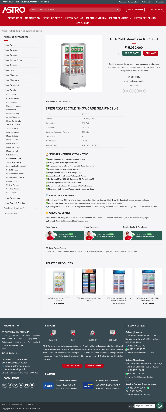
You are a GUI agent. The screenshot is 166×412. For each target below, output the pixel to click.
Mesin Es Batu (12, 136)
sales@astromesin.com (17, 365)
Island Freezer (12, 128)
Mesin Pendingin (11, 31)
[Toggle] (36, 45)
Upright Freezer (12, 185)
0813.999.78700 (136, 387)
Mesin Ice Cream (13, 147)
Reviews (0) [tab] (64, 101)
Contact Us (160, 2)
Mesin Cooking (10, 55)
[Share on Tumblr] (143, 91)
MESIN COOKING (52, 18)
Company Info (133, 2)
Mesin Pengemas (12, 198)
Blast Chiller (11, 94)
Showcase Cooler (32, 31)
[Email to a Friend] (134, 91)
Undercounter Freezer (15, 177)
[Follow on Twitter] (15, 385)
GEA (136, 85)
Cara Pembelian (30, 405)
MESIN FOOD (32, 18)
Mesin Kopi (9, 70)
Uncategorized (10, 213)
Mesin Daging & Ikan (13, 60)
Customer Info (147, 2)
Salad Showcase (12, 155)
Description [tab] (51, 101)
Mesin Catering (11, 50)
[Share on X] (129, 91)
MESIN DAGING (74, 18)
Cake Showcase (12, 98)
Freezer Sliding (12, 113)
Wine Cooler (11, 192)
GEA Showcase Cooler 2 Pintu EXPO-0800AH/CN (148, 299)
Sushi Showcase (13, 170)
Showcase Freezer (13, 162)
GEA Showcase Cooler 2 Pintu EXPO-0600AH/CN (119, 299)
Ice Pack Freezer (13, 124)
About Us (122, 2)
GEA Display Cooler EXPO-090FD (59, 299)
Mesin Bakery (10, 45)
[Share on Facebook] (125, 91)
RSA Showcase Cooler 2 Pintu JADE (89, 299)
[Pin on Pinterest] (139, 91)
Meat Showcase (12, 132)
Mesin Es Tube (12, 143)
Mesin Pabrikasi (11, 85)
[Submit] (118, 10)
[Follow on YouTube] (31, 385)
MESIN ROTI (15, 18)
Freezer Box (11, 109)
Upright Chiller (12, 181)
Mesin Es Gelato (12, 139)
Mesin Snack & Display (14, 203)
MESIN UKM (82, 23)
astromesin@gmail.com (17, 369)
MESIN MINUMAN (96, 18)
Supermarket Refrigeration (17, 166)
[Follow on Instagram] (4, 385)
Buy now (151, 53)
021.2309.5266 (19, 359)
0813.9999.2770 (136, 345)
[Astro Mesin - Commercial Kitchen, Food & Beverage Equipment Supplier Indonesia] (13, 10)
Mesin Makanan (11, 75)
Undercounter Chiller (14, 173)
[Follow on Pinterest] (21, 385)
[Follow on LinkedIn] (26, 385)
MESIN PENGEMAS (145, 18)
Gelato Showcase (13, 117)
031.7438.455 (20, 362)
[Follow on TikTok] (10, 385)
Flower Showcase (13, 106)
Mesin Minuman (11, 80)
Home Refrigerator (14, 121)
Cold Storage (11, 102)
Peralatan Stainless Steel (15, 208)
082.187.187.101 (137, 370)
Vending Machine (13, 189)
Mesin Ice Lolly (12, 151)
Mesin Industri (10, 65)
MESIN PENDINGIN (120, 18)
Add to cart (132, 53)
